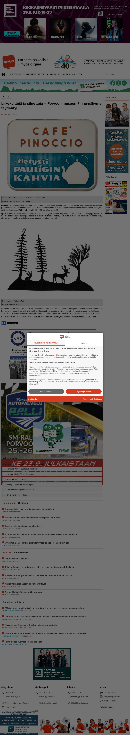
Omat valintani (46, 391)
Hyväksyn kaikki (84, 391)
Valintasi (84, 343)
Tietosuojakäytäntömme (92, 399)
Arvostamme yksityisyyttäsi (46, 343)
